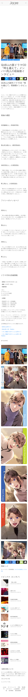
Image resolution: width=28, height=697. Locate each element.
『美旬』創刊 (13, 582)
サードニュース (12, 687)
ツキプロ (16, 569)
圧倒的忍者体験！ (14, 599)
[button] (2, 3)
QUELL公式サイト (6, 326)
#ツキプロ (4, 59)
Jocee (4, 687)
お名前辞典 (17, 689)
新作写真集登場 (13, 616)
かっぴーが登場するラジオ (16, 625)
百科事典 (11, 690)
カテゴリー (9, 689)
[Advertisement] (14, 25)
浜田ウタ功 (12, 590)
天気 (19, 687)
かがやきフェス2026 (15, 650)
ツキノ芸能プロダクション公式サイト (11, 331)
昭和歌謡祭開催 (13, 642)
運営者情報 (18, 690)
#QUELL (10, 59)
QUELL (21, 569)
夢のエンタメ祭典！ (14, 659)
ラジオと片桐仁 (13, 633)
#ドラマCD (16, 59)
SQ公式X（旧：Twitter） (8, 329)
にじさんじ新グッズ (14, 608)
